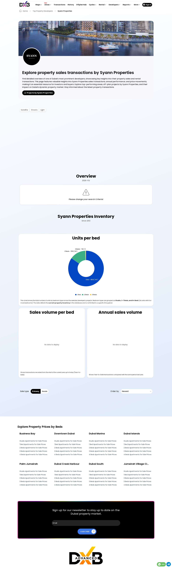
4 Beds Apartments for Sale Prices (33, 454)
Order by (114, 391)
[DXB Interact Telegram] (168, 566)
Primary (35, 391)
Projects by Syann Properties (40, 93)
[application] (86, 270)
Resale (44, 391)
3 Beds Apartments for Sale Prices (33, 451)
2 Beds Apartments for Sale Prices (33, 448)
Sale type (24, 391)
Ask (163, 564)
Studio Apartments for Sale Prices (33, 441)
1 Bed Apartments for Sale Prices (33, 444)
